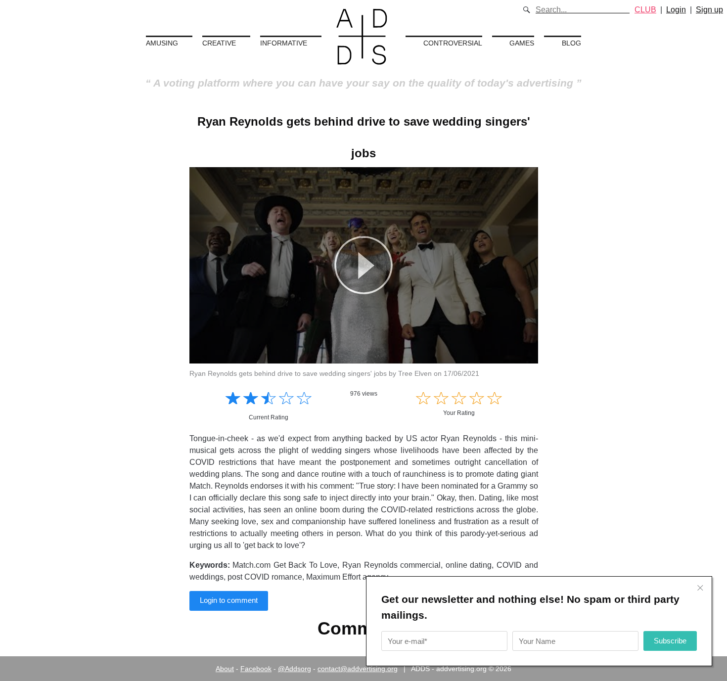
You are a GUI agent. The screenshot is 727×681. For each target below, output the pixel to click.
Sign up (709, 9)
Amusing (162, 43)
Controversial (452, 43)
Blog (571, 43)
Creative (219, 43)
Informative (283, 43)
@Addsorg (294, 669)
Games (521, 43)
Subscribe (670, 640)
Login (676, 9)
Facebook (256, 669)
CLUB (645, 9)
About (225, 669)
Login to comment (229, 600)
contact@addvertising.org (358, 669)
